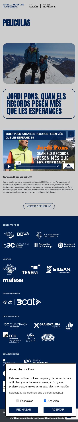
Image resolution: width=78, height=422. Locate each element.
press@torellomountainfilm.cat (54, 418)
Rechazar (23, 409)
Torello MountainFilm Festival (13, 5)
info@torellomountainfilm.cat (24, 418)
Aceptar (58, 409)
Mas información (58, 386)
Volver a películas (39, 206)
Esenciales (26, 400)
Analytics (53, 400)
